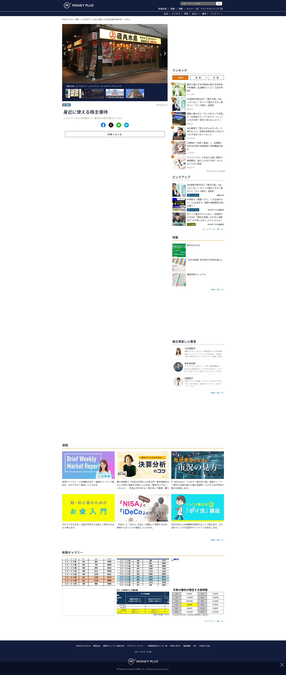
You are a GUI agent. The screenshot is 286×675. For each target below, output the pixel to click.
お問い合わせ (175, 645)
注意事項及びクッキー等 (157, 645)
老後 (186, 13)
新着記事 (162, 8)
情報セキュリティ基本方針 (113, 645)
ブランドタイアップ (211, 8)
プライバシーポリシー (136, 645)
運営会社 (96, 645)
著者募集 (187, 645)
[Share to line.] (118, 125)
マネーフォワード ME (143, 651)
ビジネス (176, 13)
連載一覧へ (216, 540)
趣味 (204, 13)
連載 (173, 8)
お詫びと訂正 (204, 645)
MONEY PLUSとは (83, 645)
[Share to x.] (111, 125)
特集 (181, 8)
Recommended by (213, 171)
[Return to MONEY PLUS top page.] (78, 5)
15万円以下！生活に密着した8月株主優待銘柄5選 (102, 19)
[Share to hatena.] (126, 125)
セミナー (192, 8)
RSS (194, 645)
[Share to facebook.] (103, 125)
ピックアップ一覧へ (212, 229)
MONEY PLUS (67, 19)
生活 (166, 13)
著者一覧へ (216, 392)
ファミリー (215, 13)
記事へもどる (115, 134)
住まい (195, 13)
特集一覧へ (216, 289)
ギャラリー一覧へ (213, 621)
